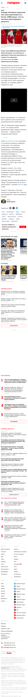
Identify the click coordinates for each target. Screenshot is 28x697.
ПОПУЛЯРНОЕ (5, 375)
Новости (3, 546)
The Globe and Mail (11, 141)
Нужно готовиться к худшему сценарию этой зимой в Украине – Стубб (14, 454)
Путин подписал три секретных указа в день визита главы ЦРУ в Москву (12, 459)
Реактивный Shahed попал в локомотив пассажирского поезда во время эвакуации (15, 398)
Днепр (2, 596)
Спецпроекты (17, 576)
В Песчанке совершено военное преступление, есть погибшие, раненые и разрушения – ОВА (13, 483)
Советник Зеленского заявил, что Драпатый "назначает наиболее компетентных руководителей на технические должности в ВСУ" (13, 389)
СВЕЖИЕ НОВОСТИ (7, 429)
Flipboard (18, 607)
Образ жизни (4, 566)
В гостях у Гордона (19, 554)
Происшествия (5, 569)
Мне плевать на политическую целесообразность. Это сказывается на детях (13, 312)
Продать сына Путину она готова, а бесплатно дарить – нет (13, 299)
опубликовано (6, 59)
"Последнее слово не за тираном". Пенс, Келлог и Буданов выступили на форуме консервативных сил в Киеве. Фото (15, 406)
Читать (23, 226)
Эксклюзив (17, 564)
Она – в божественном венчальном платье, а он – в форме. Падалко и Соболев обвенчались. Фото (14, 503)
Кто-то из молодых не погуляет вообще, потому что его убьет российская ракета (13, 293)
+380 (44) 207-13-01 (9, 643)
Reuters (20, 184)
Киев (2, 583)
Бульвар (4, 263)
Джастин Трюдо (5, 221)
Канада (17, 211)
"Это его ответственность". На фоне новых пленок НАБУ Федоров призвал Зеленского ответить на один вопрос (15, 381)
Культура (3, 561)
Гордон (3, 7)
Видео (15, 569)
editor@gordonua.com (10, 647)
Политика (20, 216)
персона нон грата (12, 216)
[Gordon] (13, 3)
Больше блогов (14, 325)
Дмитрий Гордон (20, 583)
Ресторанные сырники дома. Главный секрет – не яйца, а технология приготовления (15, 536)
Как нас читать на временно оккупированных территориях (5, 636)
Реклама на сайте (5, 628)
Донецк (3, 591)
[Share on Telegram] (17, 208)
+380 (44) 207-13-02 (9, 645)
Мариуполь (4, 598)
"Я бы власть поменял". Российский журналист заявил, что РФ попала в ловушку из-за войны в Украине (13, 434)
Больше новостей (13, 494)
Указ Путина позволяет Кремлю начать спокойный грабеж (13, 305)
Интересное (4, 574)
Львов (2, 586)
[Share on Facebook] (10, 208)
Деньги (3, 554)
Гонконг (3, 216)
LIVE (15, 561)
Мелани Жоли (14, 221)
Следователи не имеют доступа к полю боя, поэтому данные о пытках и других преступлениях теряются (14, 319)
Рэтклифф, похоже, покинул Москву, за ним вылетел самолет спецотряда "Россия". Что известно (14, 471)
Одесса (3, 588)
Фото (15, 566)
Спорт (2, 559)
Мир (7, 7)
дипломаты (11, 218)
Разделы (16, 546)
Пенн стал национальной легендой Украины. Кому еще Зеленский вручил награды (8, 278)
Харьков (3, 593)
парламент (4, 218)
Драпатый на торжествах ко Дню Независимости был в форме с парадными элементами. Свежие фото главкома (15, 528)
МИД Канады (19, 214)
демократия (4, 214)
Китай (3, 211)
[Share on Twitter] (13, 208)
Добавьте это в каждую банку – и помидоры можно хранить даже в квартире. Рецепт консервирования (14, 511)
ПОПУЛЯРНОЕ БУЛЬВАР (9, 498)
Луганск (3, 601)
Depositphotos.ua (5, 667)
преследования (10, 211)
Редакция (3, 626)
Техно (2, 564)
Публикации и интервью (20, 551)
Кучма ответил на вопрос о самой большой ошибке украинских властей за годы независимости (15, 415)
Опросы (16, 571)
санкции (23, 211)
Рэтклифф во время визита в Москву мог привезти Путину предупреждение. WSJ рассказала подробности (13, 441)
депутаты (11, 214)
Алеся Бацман (20, 602)
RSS (17, 610)
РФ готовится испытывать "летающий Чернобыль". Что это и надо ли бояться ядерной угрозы (12, 448)
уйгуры (17, 218)
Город (2, 580)
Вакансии (3, 623)
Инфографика (4, 571)
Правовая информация (7, 631)
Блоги (10, 260)
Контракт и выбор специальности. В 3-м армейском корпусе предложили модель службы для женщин (12, 490)
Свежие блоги (6, 288)
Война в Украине (5, 549)
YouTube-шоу (17, 574)
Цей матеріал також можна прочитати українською (13, 27)
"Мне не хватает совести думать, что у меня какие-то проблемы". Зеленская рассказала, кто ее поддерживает (15, 519)
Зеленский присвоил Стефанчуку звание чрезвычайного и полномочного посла (12, 464)
